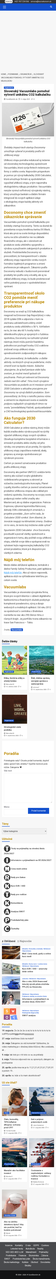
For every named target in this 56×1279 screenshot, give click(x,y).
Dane (6, 1113)
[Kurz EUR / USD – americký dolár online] (11, 970)
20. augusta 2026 (11, 1235)
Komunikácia (16, 903)
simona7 (36, 687)
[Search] (51, 6)
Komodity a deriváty (36, 949)
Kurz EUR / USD (17, 886)
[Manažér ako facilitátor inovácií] (14, 1152)
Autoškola (30, 1248)
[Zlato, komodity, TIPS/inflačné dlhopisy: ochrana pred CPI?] (14, 1101)
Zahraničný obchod (38, 1113)
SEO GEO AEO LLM (14, 1252)
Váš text (8, 770)
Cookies (45, 1245)
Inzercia (8, 1245)
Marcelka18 (10, 684)
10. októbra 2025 (11, 687)
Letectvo (25, 978)
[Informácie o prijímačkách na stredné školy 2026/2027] (11, 1000)
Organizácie (9, 88)
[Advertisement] (28, 40)
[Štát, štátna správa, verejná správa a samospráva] (41, 660)
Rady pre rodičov (18, 894)
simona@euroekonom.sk (41, 1)
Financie (22, 1255)
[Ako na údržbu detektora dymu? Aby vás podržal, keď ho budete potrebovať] (14, 1204)
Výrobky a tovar (10, 1215)
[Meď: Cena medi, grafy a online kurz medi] (11, 955)
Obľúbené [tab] (9, 941)
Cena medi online (18, 869)
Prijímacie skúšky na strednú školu (34, 996)
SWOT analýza (29, 1015)
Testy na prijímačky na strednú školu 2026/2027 (24, 851)
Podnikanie (36, 1164)
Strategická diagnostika (30, 1013)
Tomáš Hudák (10, 1131)
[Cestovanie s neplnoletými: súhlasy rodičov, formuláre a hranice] (41, 1152)
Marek (8, 1233)
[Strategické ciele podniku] (14, 709)
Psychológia (9, 1164)
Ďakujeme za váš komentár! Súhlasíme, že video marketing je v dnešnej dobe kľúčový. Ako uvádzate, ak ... (28, 1046)
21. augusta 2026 (11, 1133)
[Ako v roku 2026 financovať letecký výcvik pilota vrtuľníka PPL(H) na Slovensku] (11, 985)
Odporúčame (26, 951)
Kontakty (19, 1245)
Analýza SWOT (17, 911)
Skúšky (28, 1265)
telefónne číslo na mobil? (22, 1038)
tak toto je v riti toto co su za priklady (26, 1055)
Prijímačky (43, 1252)
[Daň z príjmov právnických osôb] (41, 1101)
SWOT (7, 1259)
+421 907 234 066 (21, 1)
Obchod (34, 1262)
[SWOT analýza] (11, 1015)
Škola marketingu (11, 1262)
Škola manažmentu (41, 1259)
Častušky (14, 928)
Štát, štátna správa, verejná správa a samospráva (40, 681)
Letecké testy (16, 1248)
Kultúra (25, 1262)
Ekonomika (34, 1255)
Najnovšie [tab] (25, 941)
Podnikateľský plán (19, 920)
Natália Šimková (38, 1182)
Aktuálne (25, 949)
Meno (7, 807)
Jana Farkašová (38, 1125)
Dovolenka (45, 1262)
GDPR (36, 1245)
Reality (40, 1248)
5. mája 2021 (25, 99)
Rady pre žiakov (17, 877)
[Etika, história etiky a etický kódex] (14, 660)
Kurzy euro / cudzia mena (38, 964)
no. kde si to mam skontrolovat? (26, 1075)
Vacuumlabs (16, 630)
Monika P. (9, 1176)
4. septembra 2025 (12, 735)
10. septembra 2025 (39, 689)
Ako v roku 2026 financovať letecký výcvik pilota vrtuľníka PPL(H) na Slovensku (35, 984)
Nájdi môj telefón (13, 572)
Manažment (31, 1252)
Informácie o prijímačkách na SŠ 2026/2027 (30, 860)
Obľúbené (46, 949)
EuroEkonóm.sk (11, 99)
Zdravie (44, 1255)
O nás (28, 1245)
